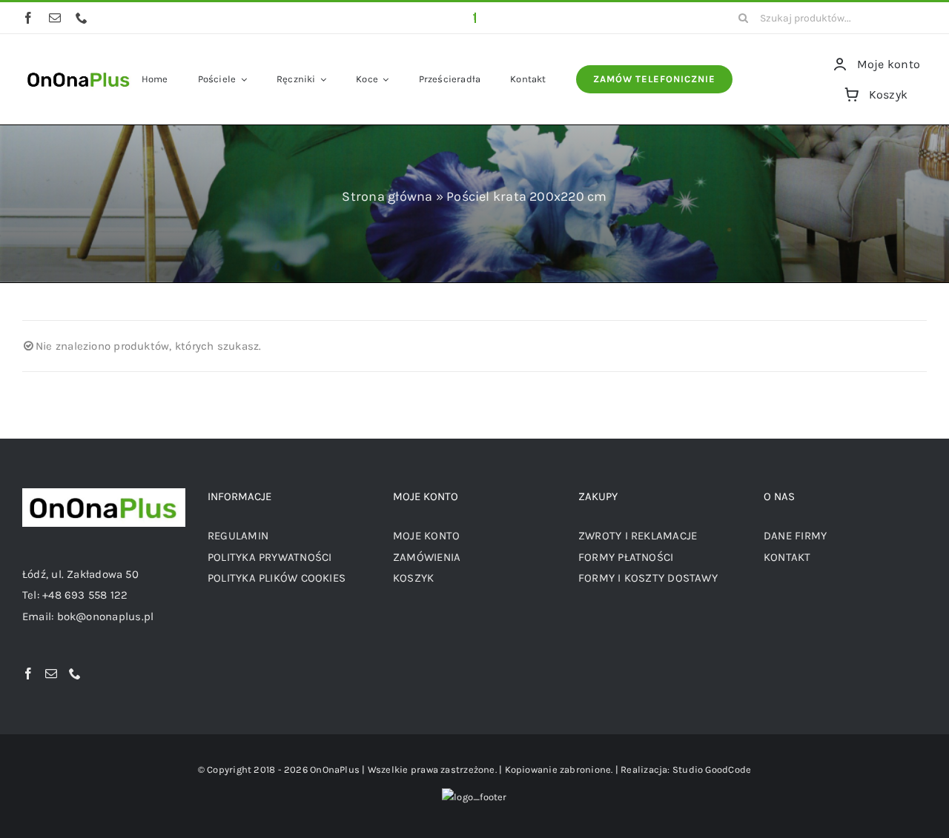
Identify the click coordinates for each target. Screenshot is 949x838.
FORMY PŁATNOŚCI (625, 557)
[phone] (81, 18)
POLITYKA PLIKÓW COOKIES (276, 578)
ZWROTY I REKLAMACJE (637, 535)
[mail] (55, 18)
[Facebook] (28, 673)
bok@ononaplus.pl (105, 616)
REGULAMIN (238, 535)
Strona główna (387, 196)
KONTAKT (787, 557)
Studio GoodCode (711, 769)
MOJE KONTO (426, 535)
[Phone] (75, 673)
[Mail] (51, 673)
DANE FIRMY (795, 535)
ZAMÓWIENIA (426, 557)
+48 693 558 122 (85, 595)
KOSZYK (413, 578)
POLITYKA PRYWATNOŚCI (270, 557)
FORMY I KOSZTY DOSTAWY (648, 578)
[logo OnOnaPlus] (79, 71)
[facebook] (28, 18)
